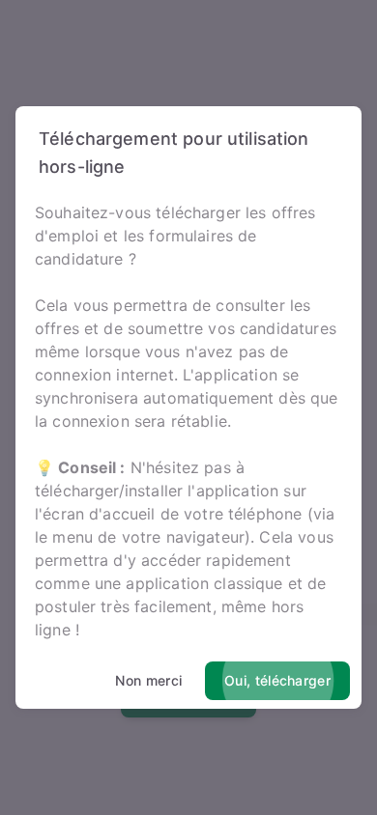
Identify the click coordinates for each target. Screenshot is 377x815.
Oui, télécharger (277, 680)
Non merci (148, 680)
